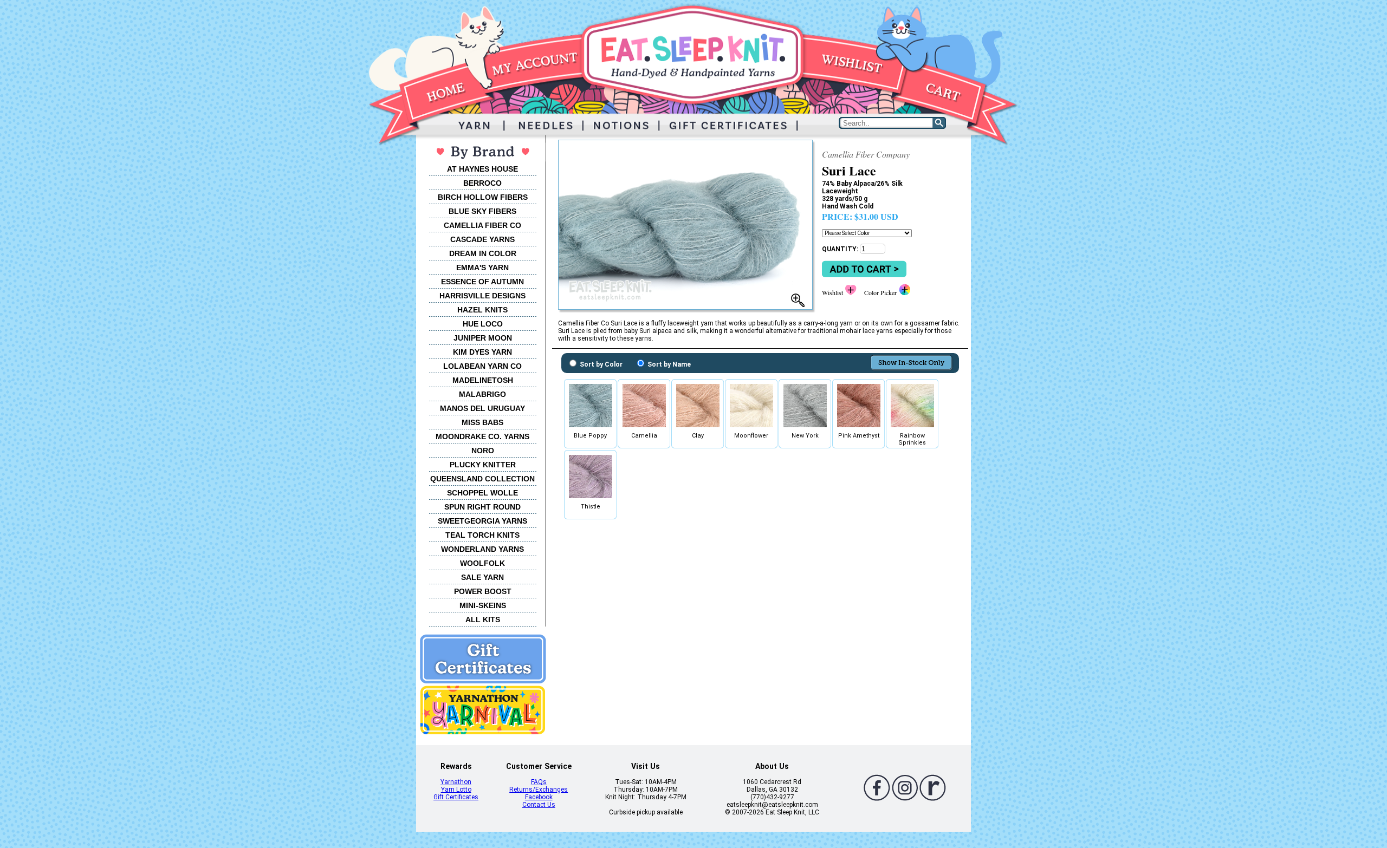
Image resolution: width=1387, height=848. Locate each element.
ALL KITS (482, 619)
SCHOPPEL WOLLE (482, 492)
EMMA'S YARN (482, 267)
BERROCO (482, 183)
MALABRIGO (482, 394)
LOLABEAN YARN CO (482, 366)
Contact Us (538, 804)
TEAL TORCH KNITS (482, 535)
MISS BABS (482, 422)
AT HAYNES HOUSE (482, 169)
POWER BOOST (482, 591)
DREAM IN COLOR (482, 253)
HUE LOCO (483, 323)
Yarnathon (455, 782)
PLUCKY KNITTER (483, 464)
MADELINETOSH (482, 380)
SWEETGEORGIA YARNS (482, 521)
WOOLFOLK (482, 563)
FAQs (539, 782)
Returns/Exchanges (538, 789)
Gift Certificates (455, 797)
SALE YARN (482, 577)
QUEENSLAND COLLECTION (482, 478)
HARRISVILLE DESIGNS (482, 295)
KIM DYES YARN (482, 352)
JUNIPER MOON (482, 338)
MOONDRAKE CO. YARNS (482, 436)
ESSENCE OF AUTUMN (482, 281)
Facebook (539, 797)
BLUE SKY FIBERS (482, 211)
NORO (482, 450)
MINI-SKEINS (482, 605)
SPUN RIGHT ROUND (482, 507)
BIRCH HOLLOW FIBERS (483, 197)
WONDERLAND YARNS (482, 549)
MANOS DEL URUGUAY (482, 408)
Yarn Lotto (456, 789)
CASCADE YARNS (482, 239)
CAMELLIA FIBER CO (482, 225)
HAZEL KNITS (482, 309)
